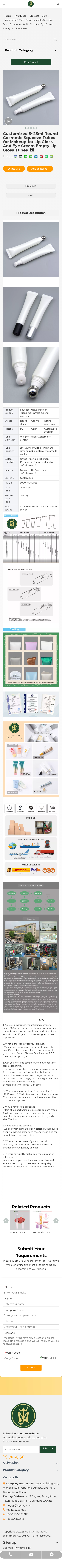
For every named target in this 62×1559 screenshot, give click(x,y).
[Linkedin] (11, 1457)
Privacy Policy (23, 1547)
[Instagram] (22, 1457)
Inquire (15, 168)
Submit (31, 1367)
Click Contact (31, 62)
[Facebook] (5, 1457)
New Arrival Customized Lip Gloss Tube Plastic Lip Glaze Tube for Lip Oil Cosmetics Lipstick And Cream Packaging (19, 1232)
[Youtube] (16, 1457)
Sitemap (8, 1547)
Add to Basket (39, 168)
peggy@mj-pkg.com (19, 1505)
